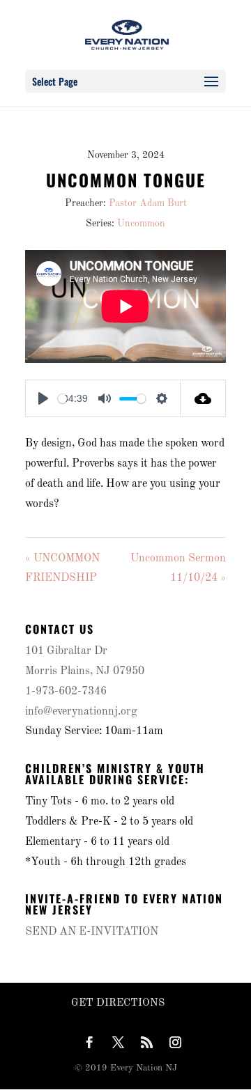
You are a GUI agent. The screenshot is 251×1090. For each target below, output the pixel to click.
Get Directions (118, 1003)
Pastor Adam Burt (148, 203)
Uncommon (141, 223)
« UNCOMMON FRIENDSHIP (62, 568)
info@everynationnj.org (81, 711)
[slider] (62, 398)
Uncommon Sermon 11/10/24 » (178, 568)
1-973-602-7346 (66, 691)
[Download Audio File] (203, 398)
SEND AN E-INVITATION (91, 931)
